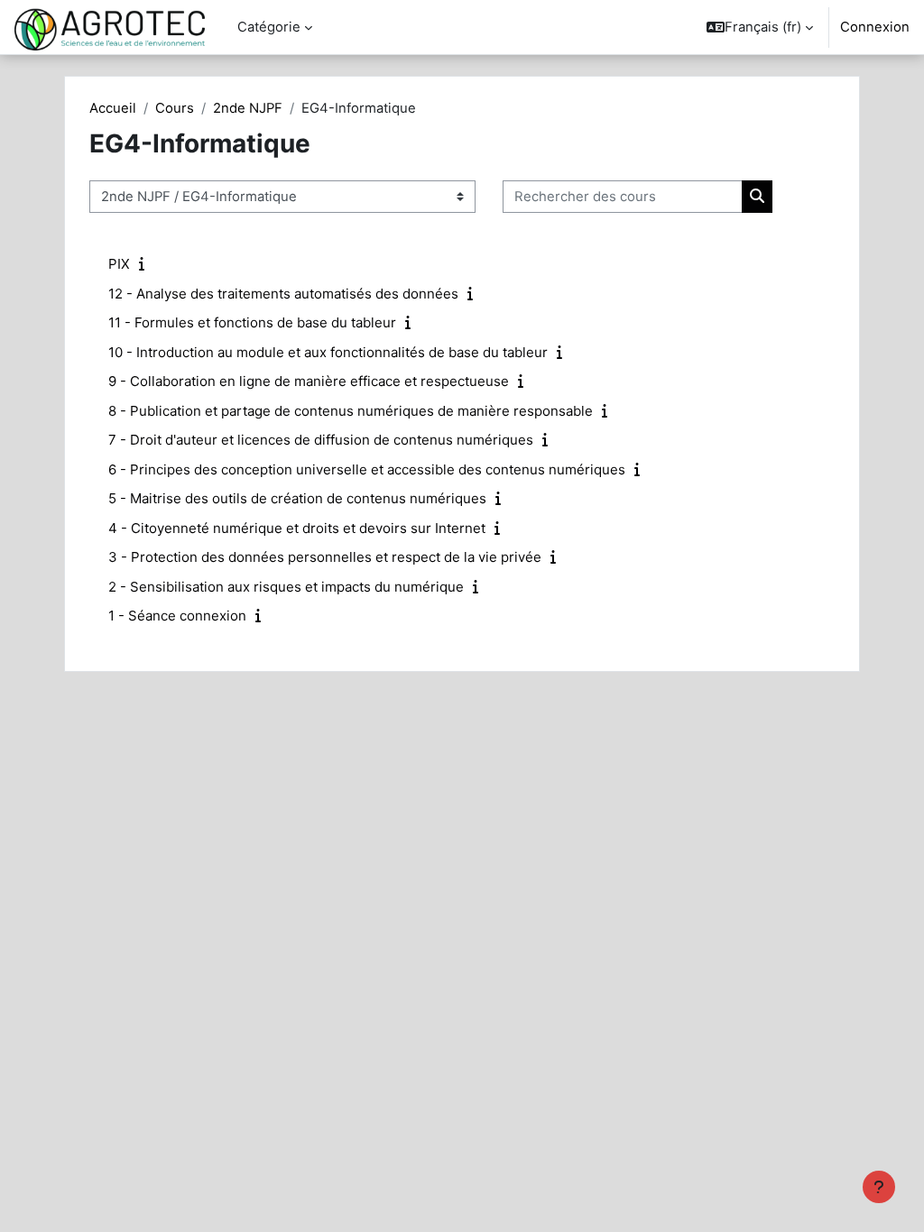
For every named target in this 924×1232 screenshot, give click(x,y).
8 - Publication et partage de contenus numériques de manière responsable (350, 410)
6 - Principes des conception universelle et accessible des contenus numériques (366, 469)
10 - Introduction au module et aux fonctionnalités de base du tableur (328, 352)
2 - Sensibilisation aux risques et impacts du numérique (286, 586)
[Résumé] (145, 264)
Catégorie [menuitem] (268, 27)
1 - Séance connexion (177, 615)
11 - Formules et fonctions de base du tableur (252, 322)
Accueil (112, 108)
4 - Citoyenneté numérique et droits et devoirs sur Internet (296, 528)
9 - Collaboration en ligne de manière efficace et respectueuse (308, 381)
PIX (119, 263)
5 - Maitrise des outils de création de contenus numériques (297, 498)
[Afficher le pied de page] (879, 1187)
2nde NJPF (247, 108)
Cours (174, 108)
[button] (760, 27)
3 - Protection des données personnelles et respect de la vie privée (324, 556)
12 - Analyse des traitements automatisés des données (283, 293)
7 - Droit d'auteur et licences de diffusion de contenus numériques (320, 439)
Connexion (875, 27)
